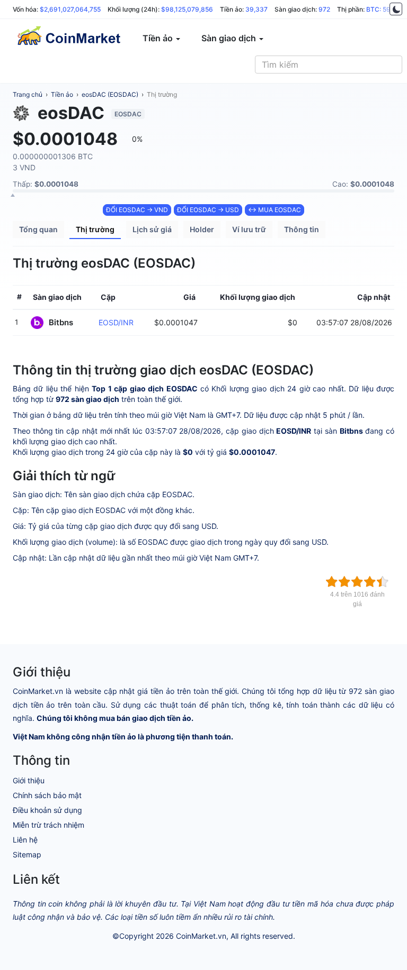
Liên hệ (25, 839)
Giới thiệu (29, 780)
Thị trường (162, 94)
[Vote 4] (370, 581)
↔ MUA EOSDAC (274, 210)
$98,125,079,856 (187, 9)
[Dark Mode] (396, 9)
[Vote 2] (344, 581)
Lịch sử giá (152, 229)
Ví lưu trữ (249, 229)
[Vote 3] (357, 581)
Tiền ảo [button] (159, 38)
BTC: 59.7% (383, 9)
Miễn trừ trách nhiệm (48, 824)
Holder (202, 229)
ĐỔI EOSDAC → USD (208, 210)
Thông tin (301, 229)
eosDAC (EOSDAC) (110, 94)
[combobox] (328, 65)
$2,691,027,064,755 (70, 9)
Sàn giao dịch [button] (229, 38)
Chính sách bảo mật (47, 795)
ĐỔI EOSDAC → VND (137, 210)
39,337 (256, 9)
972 (324, 9)
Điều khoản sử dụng (47, 810)
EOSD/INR (116, 322)
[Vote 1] (331, 581)
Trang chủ (27, 94)
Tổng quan (38, 229)
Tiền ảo (62, 94)
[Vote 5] (382, 581)
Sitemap (27, 854)
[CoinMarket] (68, 38)
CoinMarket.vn (201, 935)
